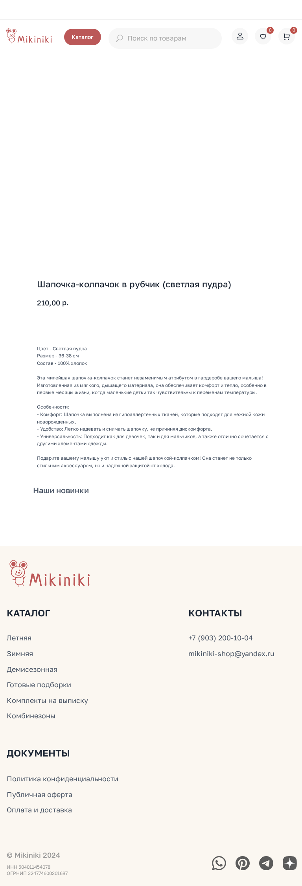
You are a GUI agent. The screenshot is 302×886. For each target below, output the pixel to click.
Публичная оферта (39, 794)
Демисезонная (32, 669)
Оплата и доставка (39, 809)
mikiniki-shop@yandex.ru (231, 653)
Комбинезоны (31, 715)
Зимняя (20, 653)
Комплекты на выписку (47, 700)
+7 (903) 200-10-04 (220, 637)
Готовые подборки (39, 684)
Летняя (19, 637)
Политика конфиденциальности (62, 778)
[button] (82, 37)
